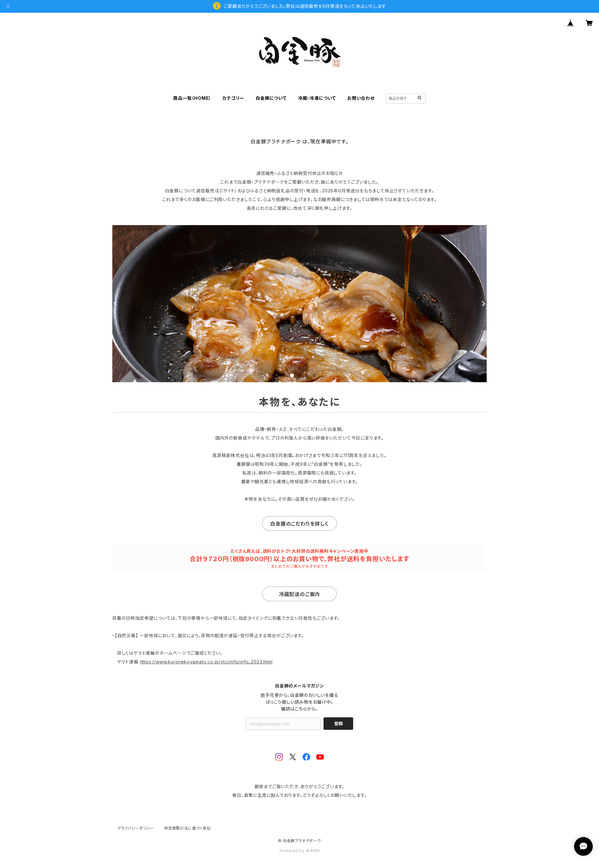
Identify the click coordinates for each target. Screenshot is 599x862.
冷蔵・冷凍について (317, 98)
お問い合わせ (361, 98)
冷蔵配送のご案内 (299, 594)
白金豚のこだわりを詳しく (299, 524)
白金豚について (271, 98)
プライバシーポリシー (135, 828)
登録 (338, 723)
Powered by (293, 850)
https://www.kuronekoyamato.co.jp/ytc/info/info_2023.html (206, 661)
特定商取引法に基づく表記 (187, 828)
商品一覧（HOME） (192, 98)
